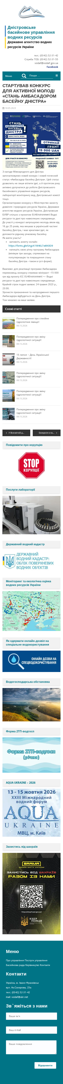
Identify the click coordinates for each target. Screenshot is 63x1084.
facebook (52, 67)
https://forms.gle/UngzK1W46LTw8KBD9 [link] (31, 245)
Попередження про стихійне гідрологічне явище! (32, 320)
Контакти (45, 965)
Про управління (15, 960)
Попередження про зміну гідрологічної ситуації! (30, 338)
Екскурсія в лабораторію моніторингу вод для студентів (50, 433)
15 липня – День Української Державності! (32, 356)
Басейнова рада (15, 965)
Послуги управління (36, 960)
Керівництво (32, 965)
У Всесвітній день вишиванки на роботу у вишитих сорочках (19, 433)
